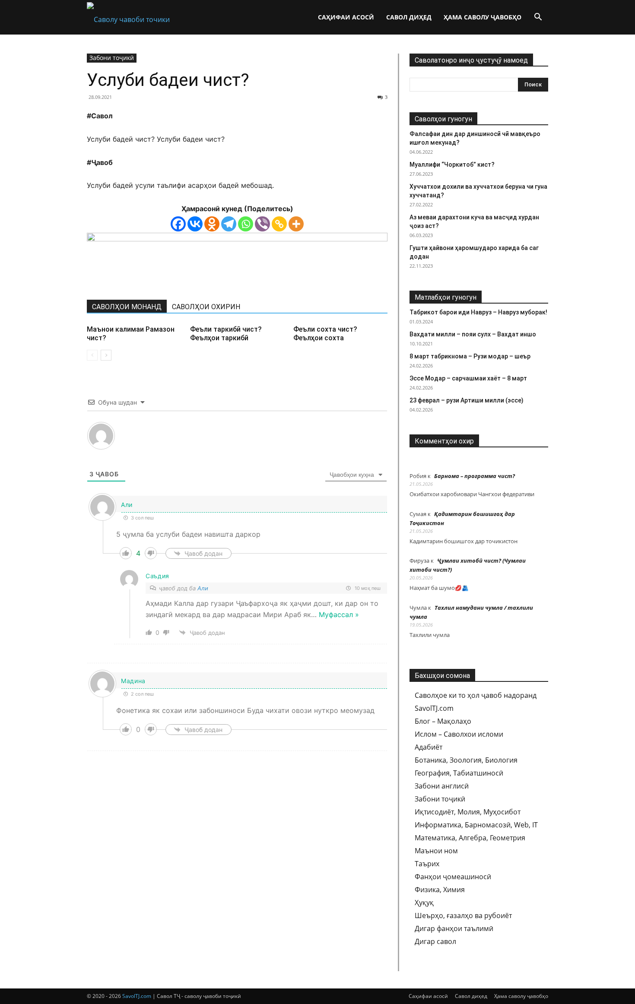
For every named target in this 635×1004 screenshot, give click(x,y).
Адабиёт (428, 747)
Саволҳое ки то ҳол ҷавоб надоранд (476, 695)
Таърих (427, 863)
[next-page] (106, 355)
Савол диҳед (409, 17)
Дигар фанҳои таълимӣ (454, 928)
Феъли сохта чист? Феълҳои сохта (325, 333)
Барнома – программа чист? (474, 476)
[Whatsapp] (245, 223)
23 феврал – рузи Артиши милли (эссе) (467, 400)
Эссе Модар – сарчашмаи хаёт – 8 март (468, 378)
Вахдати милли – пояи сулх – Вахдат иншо (473, 334)
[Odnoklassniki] (211, 223)
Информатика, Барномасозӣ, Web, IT (476, 825)
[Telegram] (228, 223)
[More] (296, 223)
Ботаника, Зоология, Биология (466, 760)
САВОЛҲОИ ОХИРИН (206, 307)
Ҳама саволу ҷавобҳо (482, 17)
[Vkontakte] (195, 223)
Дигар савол (435, 941)
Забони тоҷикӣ (111, 58)
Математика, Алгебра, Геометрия (470, 837)
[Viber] (262, 223)
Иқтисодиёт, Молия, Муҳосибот (468, 812)
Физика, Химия (440, 889)
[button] (537, 17)
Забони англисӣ (442, 786)
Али (202, 588)
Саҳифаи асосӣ (346, 17)
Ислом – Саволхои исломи (459, 734)
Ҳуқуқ (424, 902)
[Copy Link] (279, 223)
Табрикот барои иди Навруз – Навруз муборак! (478, 312)
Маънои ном (436, 850)
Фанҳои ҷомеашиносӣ (453, 876)
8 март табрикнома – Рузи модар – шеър (470, 356)
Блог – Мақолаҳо (443, 721)
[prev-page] (92, 355)
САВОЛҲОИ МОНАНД (127, 307)
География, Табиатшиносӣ (459, 773)
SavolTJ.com (434, 708)
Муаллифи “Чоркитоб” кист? (452, 164)
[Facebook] (178, 223)
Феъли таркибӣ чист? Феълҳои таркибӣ (226, 333)
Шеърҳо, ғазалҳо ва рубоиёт (463, 915)
